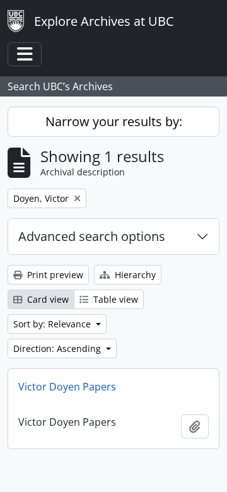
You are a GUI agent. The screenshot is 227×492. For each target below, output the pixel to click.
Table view (114, 299)
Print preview (54, 275)
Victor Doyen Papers (67, 387)
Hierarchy (134, 275)
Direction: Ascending (58, 348)
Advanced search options (91, 236)
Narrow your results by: (113, 121)
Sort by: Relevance (53, 324)
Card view (47, 299)
